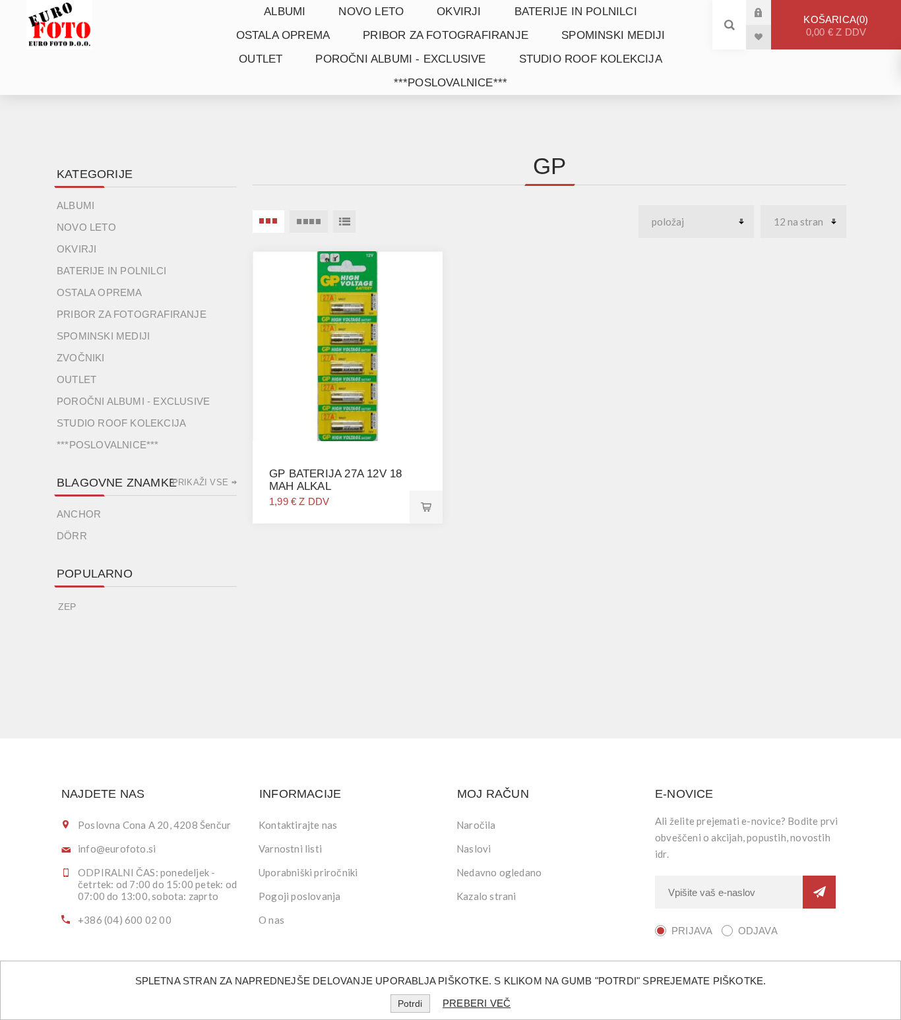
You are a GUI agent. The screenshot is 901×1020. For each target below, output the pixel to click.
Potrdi (410, 1003)
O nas (271, 920)
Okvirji (459, 11)
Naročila (476, 825)
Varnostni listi (290, 849)
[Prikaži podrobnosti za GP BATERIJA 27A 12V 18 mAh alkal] (348, 346)
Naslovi (473, 849)
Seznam (344, 221)
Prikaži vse (200, 482)
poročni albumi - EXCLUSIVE (400, 59)
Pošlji (819, 892)
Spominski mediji (613, 35)
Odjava (758, 930)
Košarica (834, 26)
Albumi (284, 11)
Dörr (72, 535)
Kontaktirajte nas (298, 825)
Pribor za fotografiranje (445, 35)
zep (67, 606)
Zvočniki (81, 357)
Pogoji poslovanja (299, 896)
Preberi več (477, 1003)
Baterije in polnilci (575, 11)
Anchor (79, 514)
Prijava (768, 12)
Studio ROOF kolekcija (590, 59)
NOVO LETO (371, 11)
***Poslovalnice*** (451, 82)
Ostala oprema (283, 35)
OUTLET (260, 59)
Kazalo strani (486, 896)
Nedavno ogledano (499, 872)
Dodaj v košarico (426, 507)
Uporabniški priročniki (308, 872)
